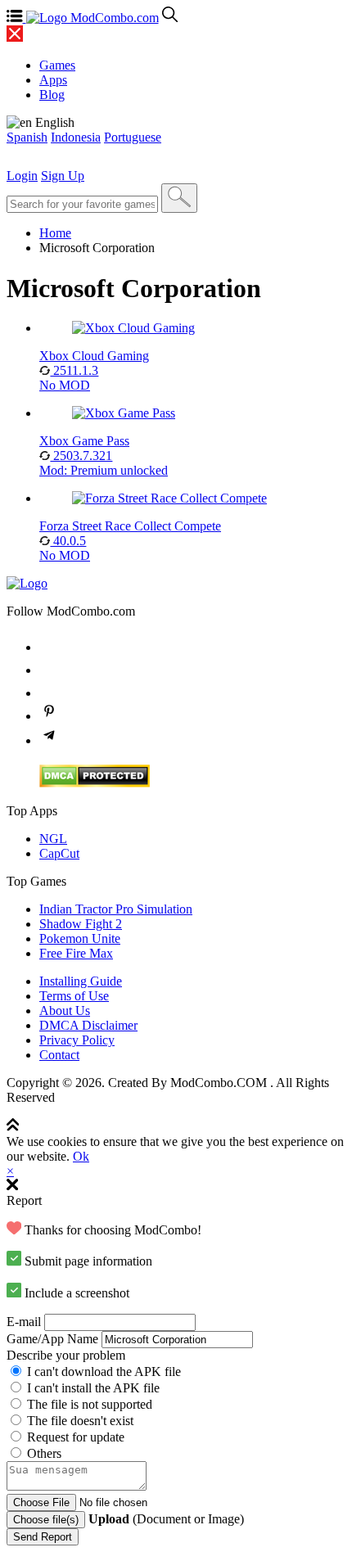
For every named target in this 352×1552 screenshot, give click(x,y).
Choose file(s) (46, 1520)
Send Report (42, 1537)
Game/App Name (52, 1339)
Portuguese (132, 137)
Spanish (27, 137)
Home (55, 233)
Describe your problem (66, 1355)
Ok (81, 1156)
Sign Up (62, 176)
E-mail (24, 1322)
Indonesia (76, 137)
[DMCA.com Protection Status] (94, 783)
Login (22, 176)
